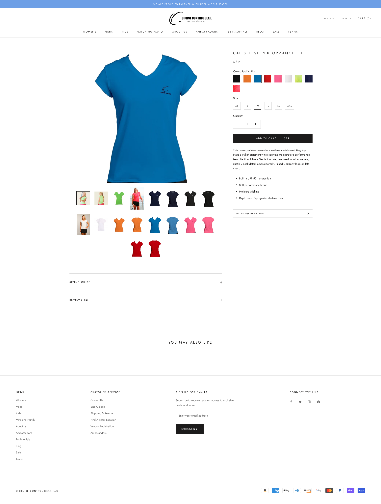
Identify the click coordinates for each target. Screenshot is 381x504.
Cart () (364, 18)
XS (237, 106)
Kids (125, 32)
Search (346, 18)
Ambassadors (207, 32)
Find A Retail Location (103, 420)
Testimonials (237, 32)
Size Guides (97, 407)
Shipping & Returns (101, 413)
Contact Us (96, 400)
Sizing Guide (79, 282)
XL (278, 106)
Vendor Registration (102, 426)
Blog (260, 32)
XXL (289, 106)
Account (330, 18)
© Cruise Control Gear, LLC (37, 491)
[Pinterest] (318, 401)
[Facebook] (291, 401)
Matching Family (150, 32)
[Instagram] (309, 401)
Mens (109, 32)
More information (250, 213)
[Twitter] (300, 401)
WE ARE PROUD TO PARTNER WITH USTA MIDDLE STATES (190, 4)
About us (179, 32)
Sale (276, 32)
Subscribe (189, 429)
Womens (89, 32)
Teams (293, 32)
